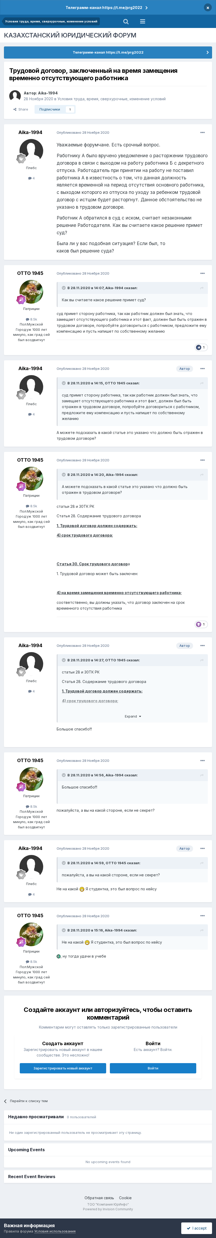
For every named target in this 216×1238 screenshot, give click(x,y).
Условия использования (55, 1231)
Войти (153, 1068)
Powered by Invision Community (108, 1209)
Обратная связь (99, 1198)
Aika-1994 (48, 93)
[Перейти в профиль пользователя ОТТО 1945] (31, 292)
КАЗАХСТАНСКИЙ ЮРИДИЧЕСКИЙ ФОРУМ (70, 35)
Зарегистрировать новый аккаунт (62, 1068)
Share (22, 109)
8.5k (33, 319)
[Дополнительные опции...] (202, 133)
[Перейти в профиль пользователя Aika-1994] (15, 96)
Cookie (125, 1198)
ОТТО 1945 (30, 273)
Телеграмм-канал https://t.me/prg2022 (104, 7)
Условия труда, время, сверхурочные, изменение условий (111, 99)
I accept (198, 1228)
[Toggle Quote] (64, 288)
